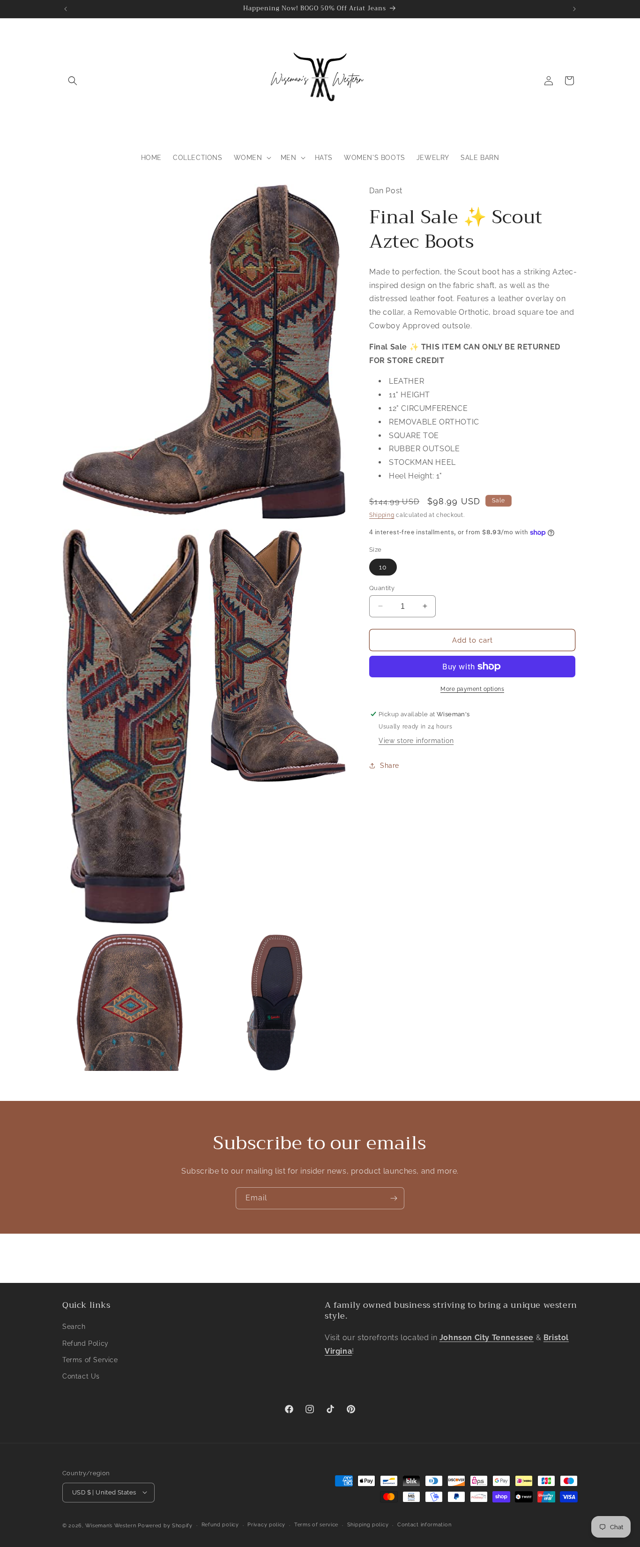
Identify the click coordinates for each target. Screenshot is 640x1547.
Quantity (381, 587)
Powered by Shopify (165, 1525)
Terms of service (316, 1525)
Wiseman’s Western (111, 1525)
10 (383, 566)
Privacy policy (266, 1525)
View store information (416, 740)
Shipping (381, 514)
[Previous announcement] (65, 9)
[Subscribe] (393, 1198)
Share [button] (389, 765)
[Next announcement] (574, 9)
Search (74, 1326)
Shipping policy (368, 1525)
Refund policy (220, 1525)
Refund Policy (85, 1343)
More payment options (472, 689)
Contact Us (81, 1376)
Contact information (424, 1525)
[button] (72, 80)
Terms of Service (90, 1359)
